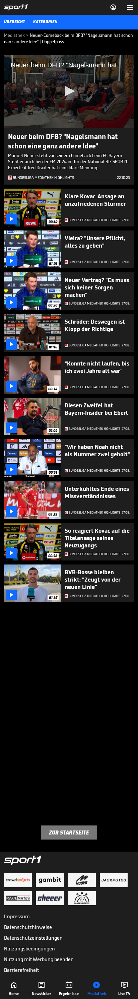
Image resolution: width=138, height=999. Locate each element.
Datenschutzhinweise (28, 927)
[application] (69, 91)
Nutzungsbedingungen (29, 948)
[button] (69, 91)
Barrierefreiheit (21, 970)
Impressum (17, 916)
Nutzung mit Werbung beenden (39, 959)
